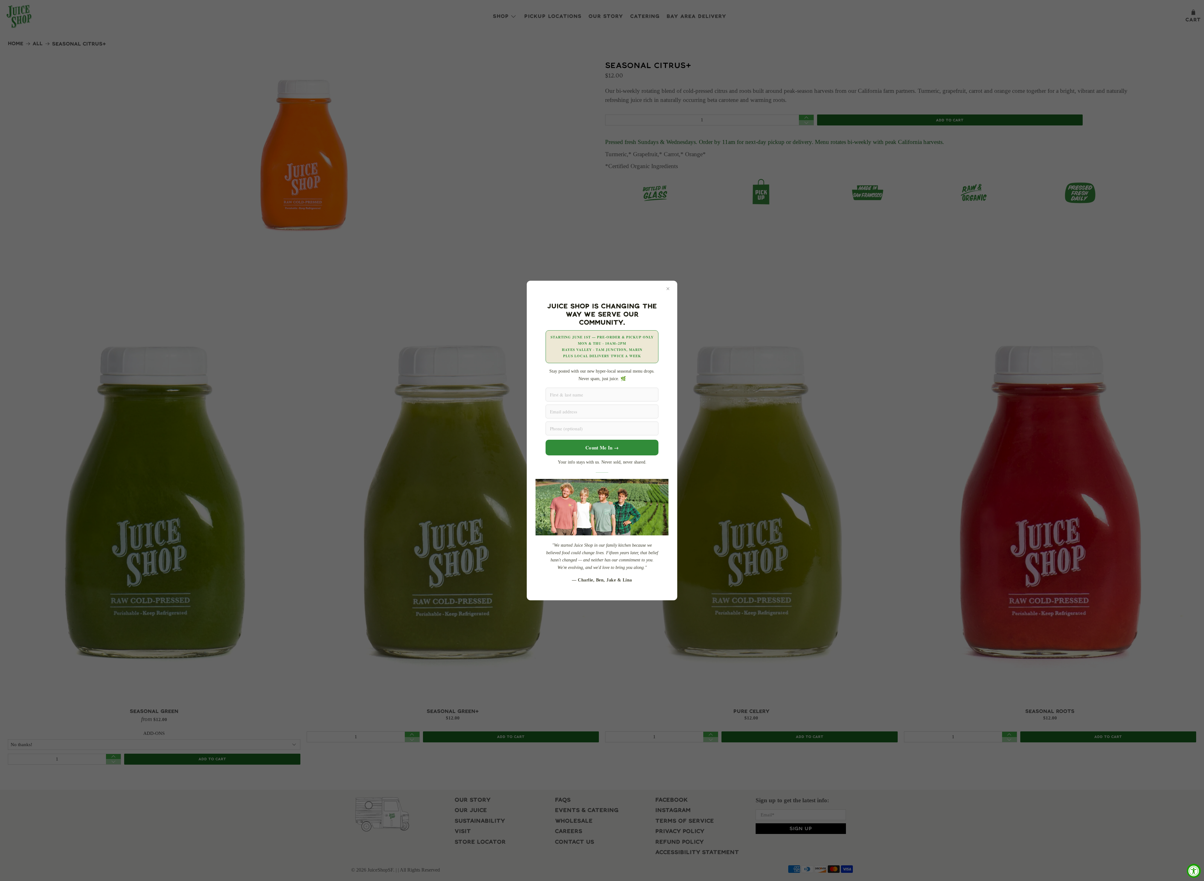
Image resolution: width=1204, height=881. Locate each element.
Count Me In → (602, 447)
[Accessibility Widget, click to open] (1194, 871)
